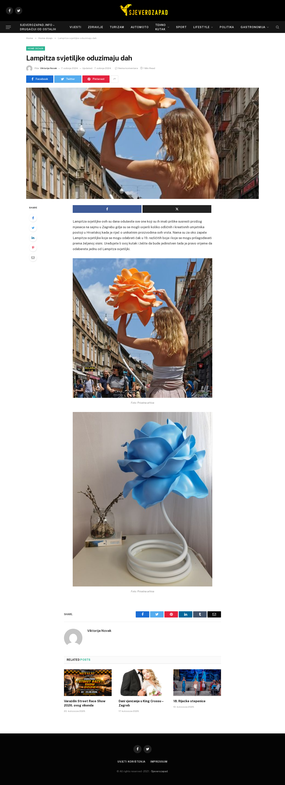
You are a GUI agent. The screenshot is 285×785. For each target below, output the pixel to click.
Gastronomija (253, 27)
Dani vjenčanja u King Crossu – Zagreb (141, 703)
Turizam (117, 27)
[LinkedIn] (33, 238)
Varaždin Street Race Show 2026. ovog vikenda (84, 703)
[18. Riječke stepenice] (197, 682)
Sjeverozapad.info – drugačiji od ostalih (38, 27)
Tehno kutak (160, 27)
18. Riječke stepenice (189, 701)
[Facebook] (33, 218)
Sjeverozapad (159, 771)
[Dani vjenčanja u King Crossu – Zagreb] (142, 682)
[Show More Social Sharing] (114, 79)
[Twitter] (33, 228)
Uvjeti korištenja (131, 761)
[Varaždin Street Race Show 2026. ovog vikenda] (88, 682)
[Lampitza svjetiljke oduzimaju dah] (142, 143)
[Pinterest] (33, 247)
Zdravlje (95, 27)
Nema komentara (128, 68)
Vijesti (75, 27)
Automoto (140, 27)
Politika (227, 27)
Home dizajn (35, 48)
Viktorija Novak (48, 68)
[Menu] (8, 27)
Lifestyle (201, 27)
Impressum (159, 761)
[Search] (277, 27)
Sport (181, 27)
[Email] (33, 257)
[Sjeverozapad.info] (142, 10)
